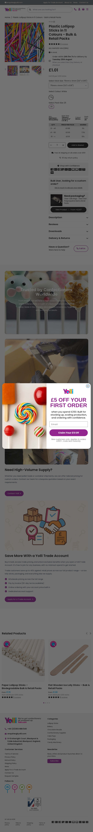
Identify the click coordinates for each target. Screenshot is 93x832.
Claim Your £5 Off (68, 432)
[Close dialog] (88, 386)
